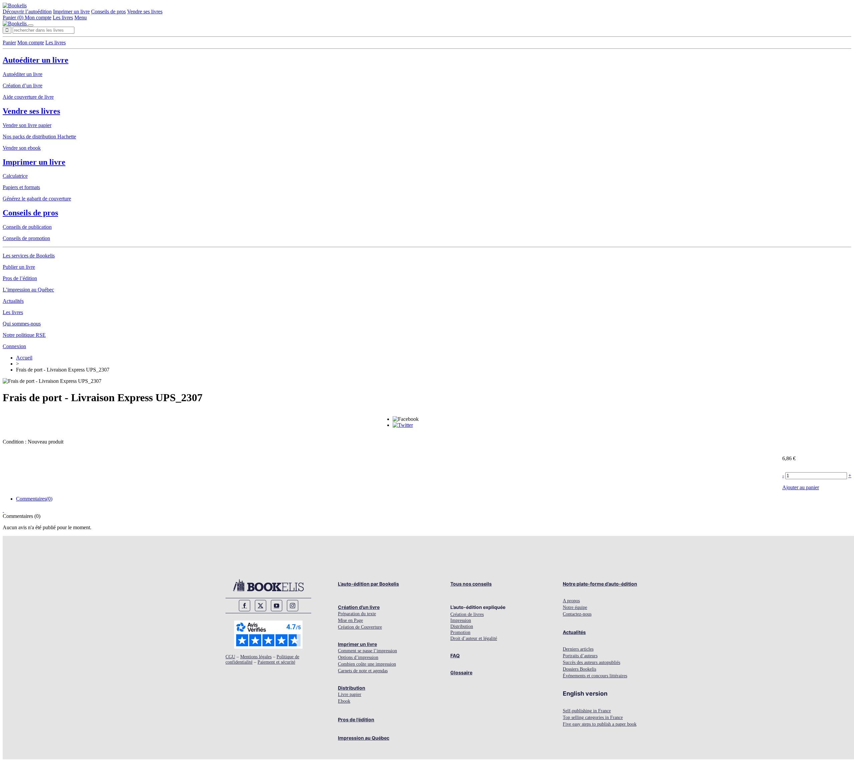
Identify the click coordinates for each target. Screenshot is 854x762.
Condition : (15, 442)
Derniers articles (578, 649)
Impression (460, 620)
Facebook (244, 605)
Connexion (14, 346)
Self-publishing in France (587, 710)
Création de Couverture (360, 627)
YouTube (276, 605)
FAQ (455, 655)
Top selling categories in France (593, 717)
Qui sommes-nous (22, 323)
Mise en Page (350, 620)
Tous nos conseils (471, 584)
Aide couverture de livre (28, 97)
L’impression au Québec (28, 289)
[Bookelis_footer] (268, 585)
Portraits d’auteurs (580, 655)
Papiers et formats (21, 187)
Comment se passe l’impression (367, 650)
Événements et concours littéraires (595, 675)
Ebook (344, 701)
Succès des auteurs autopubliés (591, 662)
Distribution (351, 688)
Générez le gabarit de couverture (37, 198)
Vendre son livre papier (27, 125)
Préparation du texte (357, 613)
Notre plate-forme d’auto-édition (600, 584)
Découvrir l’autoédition (27, 11)
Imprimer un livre (71, 11)
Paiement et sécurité (276, 662)
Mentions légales (256, 656)
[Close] (30, 25)
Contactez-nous (577, 614)
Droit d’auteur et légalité (473, 638)
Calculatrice (15, 176)
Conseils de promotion (26, 238)
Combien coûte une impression (367, 664)
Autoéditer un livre (35, 60)
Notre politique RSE (24, 335)
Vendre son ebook (22, 148)
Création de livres (467, 614)
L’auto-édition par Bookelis (368, 584)
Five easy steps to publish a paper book (599, 724)
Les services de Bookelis (29, 255)
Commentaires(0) (34, 499)
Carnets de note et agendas (363, 670)
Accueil (24, 357)
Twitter (260, 605)
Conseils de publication (27, 227)
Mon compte (38, 17)
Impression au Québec (363, 738)
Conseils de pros (108, 11)
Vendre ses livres (144, 11)
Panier (9, 42)
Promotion (460, 632)
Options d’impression (358, 657)
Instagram (292, 605)
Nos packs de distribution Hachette (39, 136)
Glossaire (461, 672)
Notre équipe (575, 607)
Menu (80, 17)
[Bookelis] (15, 5)
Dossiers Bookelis (579, 669)
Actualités (13, 301)
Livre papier (349, 694)
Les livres (63, 17)
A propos (571, 600)
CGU (230, 656)
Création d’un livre (22, 85)
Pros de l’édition (20, 278)
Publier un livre (19, 267)
